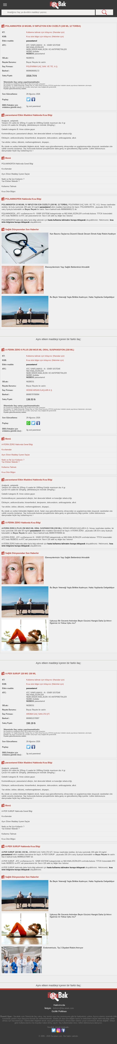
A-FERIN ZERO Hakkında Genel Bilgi (17, 444)
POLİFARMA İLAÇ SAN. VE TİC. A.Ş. (42, 66)
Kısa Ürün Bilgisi (8, 191)
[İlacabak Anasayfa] (58, 5)
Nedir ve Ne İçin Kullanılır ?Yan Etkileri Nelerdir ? (13, 180)
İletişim (48, 1008)
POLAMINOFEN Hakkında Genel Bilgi (17, 164)
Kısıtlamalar (7, 169)
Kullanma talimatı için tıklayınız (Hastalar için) (45, 32)
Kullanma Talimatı (9, 186)
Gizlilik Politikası (59, 1011)
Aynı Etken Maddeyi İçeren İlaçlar (16, 174)
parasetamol (31, 41)
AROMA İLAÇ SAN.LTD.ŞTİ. (38, 714)
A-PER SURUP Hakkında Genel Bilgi (17, 811)
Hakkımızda (59, 1005)
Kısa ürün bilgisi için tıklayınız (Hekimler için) (45, 36)
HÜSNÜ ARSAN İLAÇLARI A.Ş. (39, 390)
